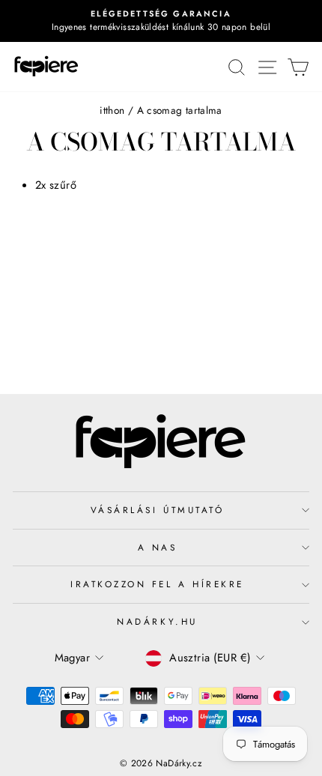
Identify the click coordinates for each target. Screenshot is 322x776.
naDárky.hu (157, 621)
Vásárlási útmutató (158, 509)
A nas (157, 547)
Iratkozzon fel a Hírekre (157, 584)
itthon (112, 110)
